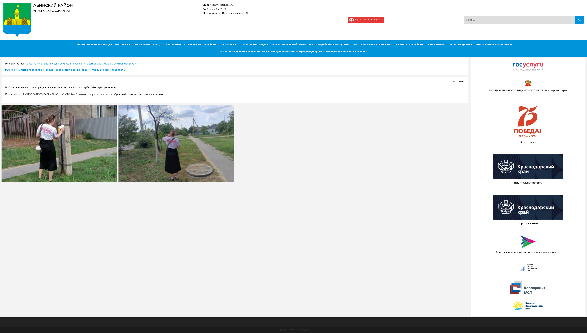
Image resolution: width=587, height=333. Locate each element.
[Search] (579, 20)
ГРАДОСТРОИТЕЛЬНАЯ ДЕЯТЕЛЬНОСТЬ (177, 44)
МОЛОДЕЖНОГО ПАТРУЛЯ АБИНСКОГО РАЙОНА (52, 94)
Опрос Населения (528, 223)
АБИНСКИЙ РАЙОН (53, 5)
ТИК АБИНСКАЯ (228, 44)
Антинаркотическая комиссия (494, 44)
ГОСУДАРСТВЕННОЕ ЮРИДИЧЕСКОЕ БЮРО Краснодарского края (528, 90)
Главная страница (14, 63)
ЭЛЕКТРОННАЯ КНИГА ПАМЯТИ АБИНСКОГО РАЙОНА (392, 44)
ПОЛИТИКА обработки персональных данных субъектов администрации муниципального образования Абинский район (293, 51)
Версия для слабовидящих (368, 19)
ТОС (355, 44)
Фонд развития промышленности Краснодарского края (528, 252)
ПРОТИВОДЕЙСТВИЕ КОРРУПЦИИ (329, 44)
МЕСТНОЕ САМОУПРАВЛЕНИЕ (132, 44)
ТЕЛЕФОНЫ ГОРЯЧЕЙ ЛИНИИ (288, 44)
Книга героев (528, 142)
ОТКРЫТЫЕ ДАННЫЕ (460, 44)
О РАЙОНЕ (210, 44)
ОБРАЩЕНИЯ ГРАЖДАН (254, 44)
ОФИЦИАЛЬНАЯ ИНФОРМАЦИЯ (93, 44)
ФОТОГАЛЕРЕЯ (436, 44)
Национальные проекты (528, 182)
